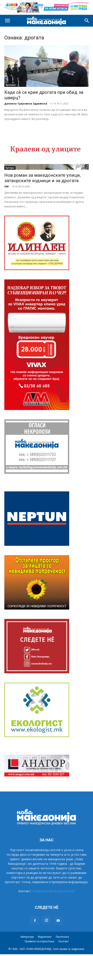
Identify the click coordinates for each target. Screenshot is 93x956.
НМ (6, 186)
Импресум (27, 937)
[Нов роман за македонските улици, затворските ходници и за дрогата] (46, 149)
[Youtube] (58, 920)
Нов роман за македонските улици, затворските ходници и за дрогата (42, 178)
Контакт (64, 941)
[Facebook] (34, 920)
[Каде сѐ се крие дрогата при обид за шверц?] (46, 66)
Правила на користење (40, 941)
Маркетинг (45, 937)
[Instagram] (46, 920)
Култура (10, 167)
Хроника (11, 84)
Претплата (62, 937)
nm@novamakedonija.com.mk (53, 891)
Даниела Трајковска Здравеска (25, 103)
